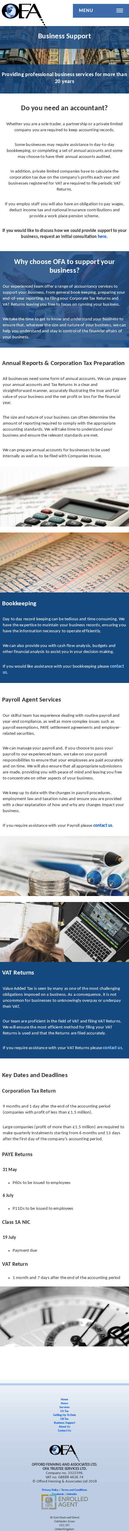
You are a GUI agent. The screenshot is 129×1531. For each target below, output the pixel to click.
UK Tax (64, 1419)
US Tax (64, 1411)
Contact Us (64, 1430)
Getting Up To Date (64, 1415)
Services (64, 1407)
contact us (102, 825)
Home (64, 1399)
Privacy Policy (50, 1490)
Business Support (64, 1423)
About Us (64, 1427)
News (64, 1403)
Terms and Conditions (74, 1490)
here (102, 237)
